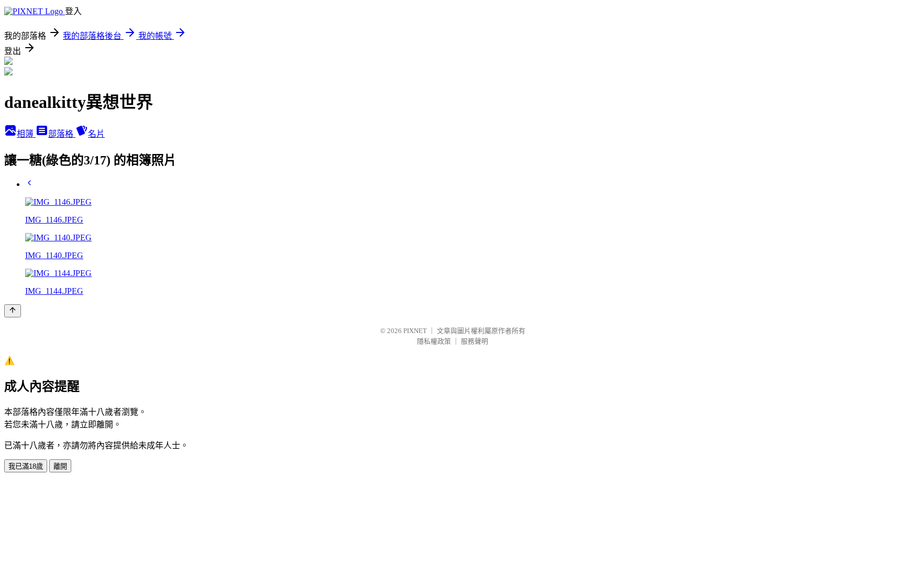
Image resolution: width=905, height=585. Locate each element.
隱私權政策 (434, 341)
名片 (96, 133)
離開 (60, 466)
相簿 (26, 133)
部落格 (61, 133)
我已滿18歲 (25, 466)
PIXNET (415, 331)
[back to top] (12, 310)
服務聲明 (474, 341)
